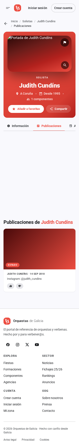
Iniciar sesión (37, 8)
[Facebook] (8, 344)
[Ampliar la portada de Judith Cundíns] (39, 54)
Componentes (13, 375)
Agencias (10, 382)
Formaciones (12, 369)
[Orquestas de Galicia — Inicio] (17, 7)
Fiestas (8, 363)
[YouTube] (36, 344)
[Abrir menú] (8, 8)
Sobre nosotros (52, 398)
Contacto (48, 410)
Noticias (47, 363)
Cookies (44, 439)
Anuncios (48, 382)
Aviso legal (10, 439)
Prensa (47, 404)
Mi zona (9, 410)
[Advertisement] (39, 172)
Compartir (61, 108)
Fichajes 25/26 (52, 369)
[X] (27, 344)
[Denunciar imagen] (65, 42)
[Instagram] (17, 344)
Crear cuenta (63, 8)
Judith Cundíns (46, 21)
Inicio (14, 21)
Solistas (27, 21)
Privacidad (28, 439)
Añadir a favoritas (28, 108)
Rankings (48, 375)
